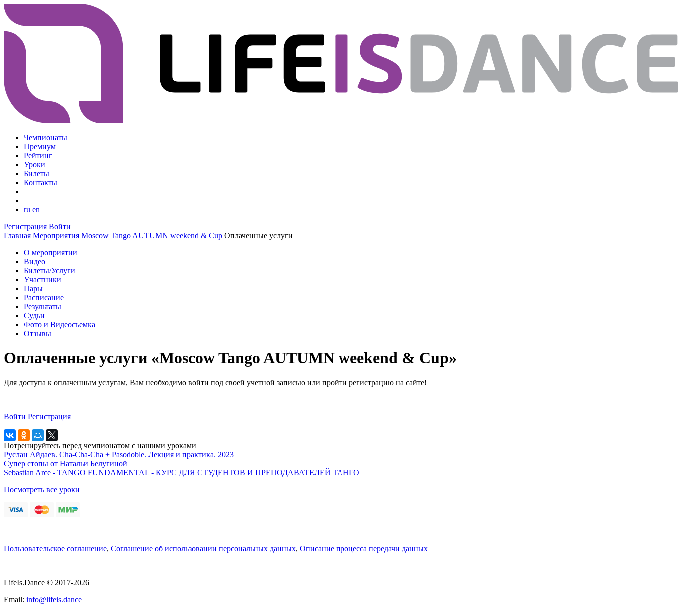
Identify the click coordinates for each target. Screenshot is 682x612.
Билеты (36, 173)
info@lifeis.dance (54, 599)
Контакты (40, 182)
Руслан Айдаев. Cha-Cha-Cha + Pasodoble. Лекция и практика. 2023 (119, 454)
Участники (42, 279)
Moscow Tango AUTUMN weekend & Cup (151, 235)
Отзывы (37, 333)
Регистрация (25, 226)
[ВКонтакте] (10, 435)
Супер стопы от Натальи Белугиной (65, 463)
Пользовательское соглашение (55, 548)
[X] (52, 435)
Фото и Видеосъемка (59, 324)
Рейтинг (38, 155)
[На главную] (341, 120)
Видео (34, 261)
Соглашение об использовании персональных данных (203, 548)
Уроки (34, 164)
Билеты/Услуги (49, 270)
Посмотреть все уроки (42, 489)
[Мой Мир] (38, 435)
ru (27, 209)
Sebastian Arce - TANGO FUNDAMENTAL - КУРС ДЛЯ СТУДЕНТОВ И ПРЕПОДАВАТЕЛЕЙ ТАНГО (181, 472)
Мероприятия (56, 235)
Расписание (44, 297)
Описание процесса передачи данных (364, 548)
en (36, 209)
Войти (60, 226)
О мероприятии (50, 252)
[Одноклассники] (24, 435)
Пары (33, 288)
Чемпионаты (45, 137)
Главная (17, 235)
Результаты (42, 306)
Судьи (34, 315)
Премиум (40, 146)
